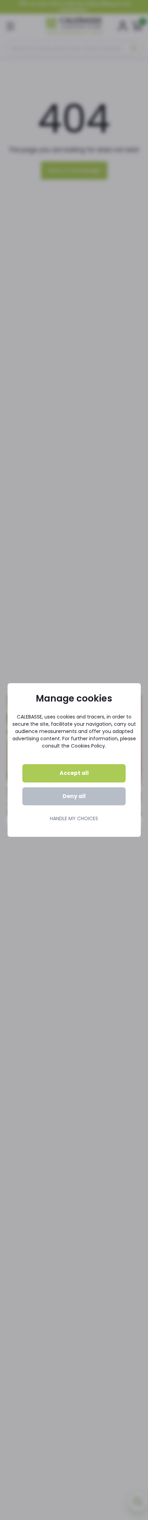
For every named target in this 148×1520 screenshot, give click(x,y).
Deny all (74, 796)
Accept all (74, 773)
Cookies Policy (88, 745)
